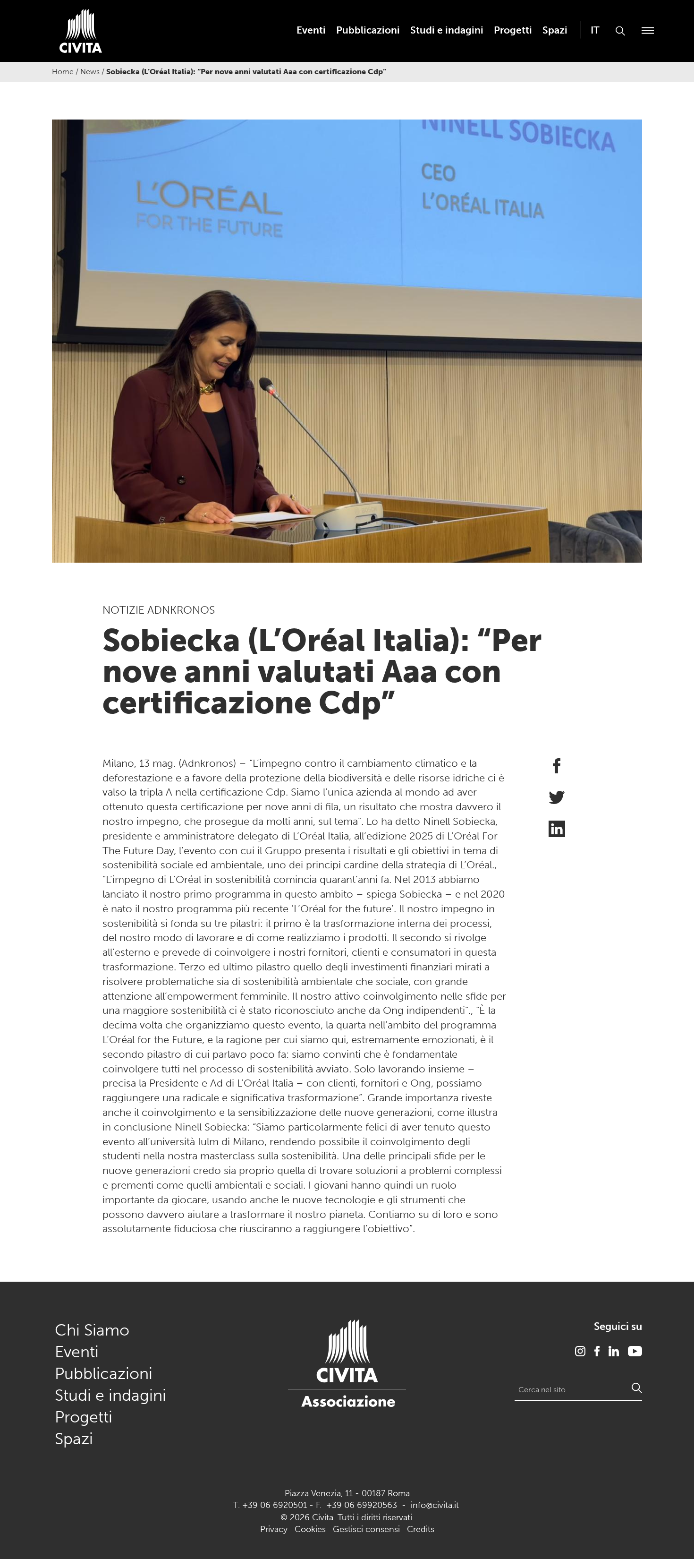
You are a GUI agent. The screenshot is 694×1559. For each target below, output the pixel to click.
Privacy (274, 1529)
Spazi (554, 30)
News (90, 71)
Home (63, 71)
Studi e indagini (446, 30)
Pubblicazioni (368, 30)
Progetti (513, 30)
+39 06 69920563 (361, 1505)
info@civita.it (435, 1505)
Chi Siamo (92, 1330)
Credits (420, 1529)
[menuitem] (311, 30)
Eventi (311, 30)
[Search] (637, 1388)
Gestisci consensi (366, 1529)
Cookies (310, 1529)
